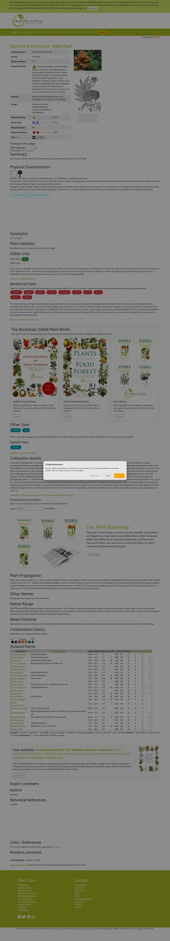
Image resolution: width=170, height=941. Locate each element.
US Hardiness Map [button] (39, 195)
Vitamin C (27, 297)
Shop (78, 32)
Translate (29, 150)
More (17, 416)
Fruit (25, 259)
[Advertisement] (148, 89)
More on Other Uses (28, 453)
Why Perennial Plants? (27, 896)
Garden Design (24, 904)
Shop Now (119, 416)
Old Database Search (84, 899)
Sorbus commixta (18, 669)
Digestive (76, 292)
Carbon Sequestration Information (59, 495)
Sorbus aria (15, 660)
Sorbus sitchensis (18, 717)
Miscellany (16, 297)
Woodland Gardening (27, 893)
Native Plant (48, 32)
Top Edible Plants (25, 899)
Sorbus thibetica (17, 723)
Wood (26, 430)
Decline (108, 476)
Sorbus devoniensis (19, 675)
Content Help (81, 885)
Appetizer (40, 292)
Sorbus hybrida (17, 684)
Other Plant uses (25, 890)
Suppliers (86, 32)
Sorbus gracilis (17, 681)
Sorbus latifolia (17, 696)
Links (77, 896)
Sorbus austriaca (18, 666)
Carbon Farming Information (31, 495)
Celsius (13, 508)
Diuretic (87, 292)
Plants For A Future (20, 32)
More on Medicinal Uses (29, 319)
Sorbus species (17, 720)
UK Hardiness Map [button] (20, 195)
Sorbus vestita (16, 729)
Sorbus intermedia (18, 687)
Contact (78, 904)
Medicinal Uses (24, 887)
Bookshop (79, 887)
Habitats (21, 907)
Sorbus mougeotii (18, 699)
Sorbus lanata (16, 693)
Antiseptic (28, 292)
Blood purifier (64, 292)
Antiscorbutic (16, 292)
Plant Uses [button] (68, 32)
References (14, 279)
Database (37, 32)
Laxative (98, 292)
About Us (79, 907)
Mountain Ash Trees (19, 865)
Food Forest (16, 447)
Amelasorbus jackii (18, 654)
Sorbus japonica (17, 690)
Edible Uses (23, 885)
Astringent (52, 292)
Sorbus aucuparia (18, 663)
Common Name (59, 651)
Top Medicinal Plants (27, 901)
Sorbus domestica (18, 678)
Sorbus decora (17, 672)
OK (119, 476)
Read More (19, 775)
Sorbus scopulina (18, 713)
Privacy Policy (95, 475)
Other (149, 651)
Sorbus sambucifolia (19, 708)
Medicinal (142, 651)
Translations (23, 910)
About (58, 32)
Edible (135, 651)
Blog (94, 32)
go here (55, 847)
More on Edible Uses (28, 279)
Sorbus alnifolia (17, 657)
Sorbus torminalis (18, 726)
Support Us (80, 890)
